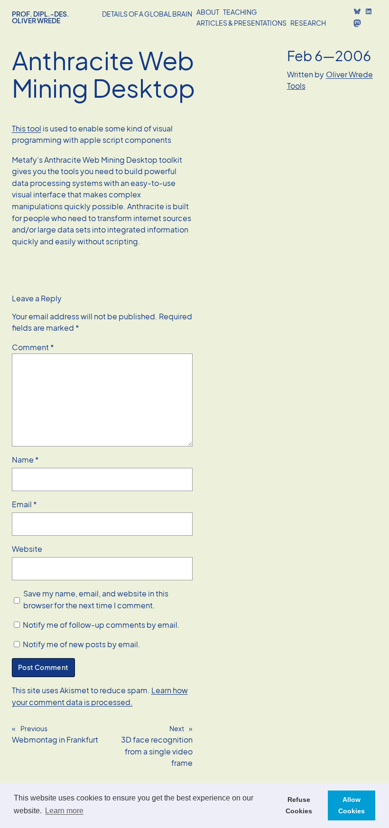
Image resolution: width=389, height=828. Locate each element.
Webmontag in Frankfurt (55, 739)
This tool (26, 128)
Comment (33, 347)
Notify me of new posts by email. (81, 644)
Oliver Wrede (349, 74)
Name (25, 460)
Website (27, 549)
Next (176, 728)
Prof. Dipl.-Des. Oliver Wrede (40, 17)
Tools (296, 86)
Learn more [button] (64, 811)
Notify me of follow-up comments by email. (101, 625)
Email (24, 504)
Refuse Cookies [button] (299, 805)
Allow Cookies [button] (351, 805)
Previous (33, 728)
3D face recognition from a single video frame (157, 751)
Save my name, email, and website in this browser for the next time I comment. (95, 599)
